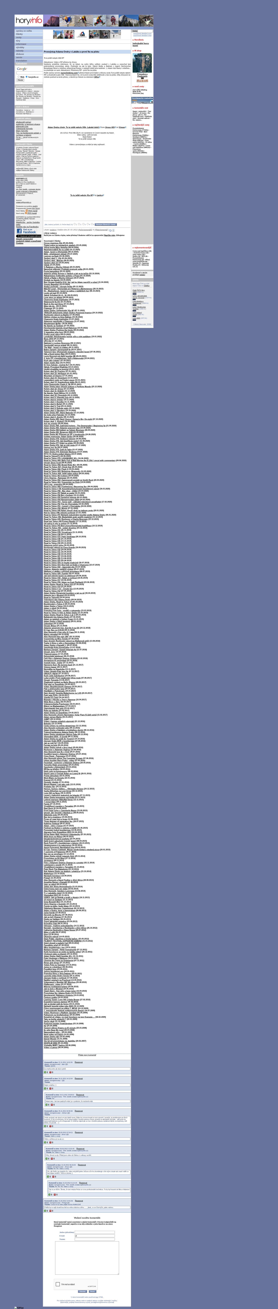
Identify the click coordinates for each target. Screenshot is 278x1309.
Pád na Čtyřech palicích (30, 156)
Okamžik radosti (51, 937)
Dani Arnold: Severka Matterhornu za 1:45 (62, 693)
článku (146, 285)
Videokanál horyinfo (24, 129)
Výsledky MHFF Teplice (54, 1045)
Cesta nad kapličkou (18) (142, 251)
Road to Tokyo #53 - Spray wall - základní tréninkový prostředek (72, 502)
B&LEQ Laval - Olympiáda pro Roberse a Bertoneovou (68, 289)
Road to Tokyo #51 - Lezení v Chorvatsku (62, 506)
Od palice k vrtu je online (55, 523)
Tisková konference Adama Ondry (59, 732)
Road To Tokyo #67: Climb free (57, 467)
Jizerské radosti (143, 118)
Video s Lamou (50, 1047)
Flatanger (48, 308)
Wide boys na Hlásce (53, 837)
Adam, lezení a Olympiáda (55, 252)
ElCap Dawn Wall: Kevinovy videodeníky (62, 834)
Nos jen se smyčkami (53, 854)
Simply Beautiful (51, 284)
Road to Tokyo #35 (52, 541)
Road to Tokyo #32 (52, 550)
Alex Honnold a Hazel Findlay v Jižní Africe (63, 880)
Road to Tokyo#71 (52, 456)
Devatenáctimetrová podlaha (56, 839)
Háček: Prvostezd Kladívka (56, 367)
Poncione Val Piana (22, 113)
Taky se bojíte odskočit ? (55, 1019)
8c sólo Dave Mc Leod (54, 1030)
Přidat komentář (101, 230)
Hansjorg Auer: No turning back (58, 665)
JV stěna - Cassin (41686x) (142, 143)
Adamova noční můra (53, 545)
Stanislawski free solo (54, 708)
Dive (46, 934)
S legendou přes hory (53, 332)
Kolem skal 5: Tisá (52, 406)
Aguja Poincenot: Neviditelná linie (59, 847)
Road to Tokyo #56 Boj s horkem (58, 495)
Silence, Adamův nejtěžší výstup (58, 569)
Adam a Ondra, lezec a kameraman (59, 910)
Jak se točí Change (52, 917)
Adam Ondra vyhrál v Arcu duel (58, 747)
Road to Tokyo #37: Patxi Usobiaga (59, 537)
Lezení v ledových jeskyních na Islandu (61, 795)
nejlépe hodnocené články (25, 170)
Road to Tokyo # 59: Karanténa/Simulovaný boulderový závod (71, 489)
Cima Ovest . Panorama (54, 756)
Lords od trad (50, 293)
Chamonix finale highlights (56, 300)
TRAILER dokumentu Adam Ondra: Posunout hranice (68, 313)
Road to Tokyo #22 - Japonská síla (59, 567)
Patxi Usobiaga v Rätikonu (55, 958)
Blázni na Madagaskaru (54, 706)
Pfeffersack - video (52, 984)
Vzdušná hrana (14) (141, 253)
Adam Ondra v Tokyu (53, 606)
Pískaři (47, 878)
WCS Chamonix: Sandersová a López (28, 164)
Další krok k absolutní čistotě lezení (60, 841)
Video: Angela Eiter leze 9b (56, 671)
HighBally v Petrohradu (54, 691)
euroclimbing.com (69, 73)
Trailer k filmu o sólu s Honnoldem (59, 643)
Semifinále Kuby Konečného (56, 647)
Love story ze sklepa (53, 297)
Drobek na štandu (52, 280)
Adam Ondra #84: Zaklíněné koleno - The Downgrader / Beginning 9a (74, 426)
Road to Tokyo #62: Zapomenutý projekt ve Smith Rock (68, 480)
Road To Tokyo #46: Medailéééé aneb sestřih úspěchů (68, 517)
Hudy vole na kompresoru (55, 771)
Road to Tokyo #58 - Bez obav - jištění (61, 491)
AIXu (96, 77)
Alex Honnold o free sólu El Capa (59, 632)
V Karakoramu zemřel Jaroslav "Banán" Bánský (26, 150)
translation (21, 61)
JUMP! (47, 719)
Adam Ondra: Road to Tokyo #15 (58, 584)
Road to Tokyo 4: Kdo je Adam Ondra (60, 613)
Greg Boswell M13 (52, 902)
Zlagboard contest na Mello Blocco (59, 682)
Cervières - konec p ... (24, 110)
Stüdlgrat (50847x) (140, 137)
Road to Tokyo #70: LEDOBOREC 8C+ (60, 458)
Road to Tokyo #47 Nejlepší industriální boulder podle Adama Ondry (74, 515)
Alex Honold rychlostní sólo (56, 728)
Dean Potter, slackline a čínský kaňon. (61, 939)
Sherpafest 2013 (51, 895)
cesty (18, 37)
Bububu (47, 723)
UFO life (47, 341)
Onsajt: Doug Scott (52, 463)
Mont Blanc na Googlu (54, 778)
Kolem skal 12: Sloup (53, 389)
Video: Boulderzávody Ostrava (57, 687)
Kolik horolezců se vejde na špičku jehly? (62, 952)
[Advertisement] (84, 7)
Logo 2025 (136, 318)
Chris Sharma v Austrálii (55, 904)
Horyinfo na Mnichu (53, 915)
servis (19, 57)
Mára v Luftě (49, 932)
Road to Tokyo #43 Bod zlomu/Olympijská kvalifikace (68, 526)
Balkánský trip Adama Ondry (57, 617)
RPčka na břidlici (51, 769)
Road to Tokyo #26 (52, 558)
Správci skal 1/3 (51, 263)
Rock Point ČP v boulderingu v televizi (61, 843)
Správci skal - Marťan (53, 260)
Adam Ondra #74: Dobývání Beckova (60, 452)
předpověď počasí (23, 122)
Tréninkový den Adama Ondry (57, 600)
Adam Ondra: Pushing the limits (58, 330)
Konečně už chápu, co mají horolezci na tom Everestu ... (69, 1017)
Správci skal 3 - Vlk (52, 258)
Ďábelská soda (50, 815)
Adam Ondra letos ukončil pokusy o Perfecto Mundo (67, 387)
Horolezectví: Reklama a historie (58, 995)
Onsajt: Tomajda (51, 680)
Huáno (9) (136, 256)
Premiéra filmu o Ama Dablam (57, 973)
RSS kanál (32, 211)
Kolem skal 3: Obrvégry (54, 410)
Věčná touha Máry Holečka (56, 247)
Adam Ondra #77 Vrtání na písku (58, 443)
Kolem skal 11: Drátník (54, 391)
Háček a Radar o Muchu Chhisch (58, 278)
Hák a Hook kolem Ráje (54, 354)
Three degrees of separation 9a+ (58, 821)
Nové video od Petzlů (53, 1034)
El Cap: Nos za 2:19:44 (54, 630)
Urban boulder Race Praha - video (59, 760)
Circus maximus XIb (53, 243)
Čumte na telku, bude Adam (56, 906)
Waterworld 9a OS (52, 302)
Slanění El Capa (51, 697)
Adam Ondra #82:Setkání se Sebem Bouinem (64, 430)
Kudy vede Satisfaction (54, 676)
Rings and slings (51, 963)
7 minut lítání (50, 802)
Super (135, 111)
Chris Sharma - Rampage (55, 478)
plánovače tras (22, 126)
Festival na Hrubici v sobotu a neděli (60, 828)
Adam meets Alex (52, 363)
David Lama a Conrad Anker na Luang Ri (62, 773)
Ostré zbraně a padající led (56, 943)
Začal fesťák (49, 913)
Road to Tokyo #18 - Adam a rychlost (60, 578)
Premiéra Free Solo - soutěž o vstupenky (62, 610)
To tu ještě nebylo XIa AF (81, 195)
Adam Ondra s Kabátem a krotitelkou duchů (63, 730)
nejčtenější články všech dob (26, 168)
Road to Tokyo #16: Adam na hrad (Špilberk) (63, 582)
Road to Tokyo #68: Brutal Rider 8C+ (60, 465)
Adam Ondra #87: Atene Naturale (58, 413)
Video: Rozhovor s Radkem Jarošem (60, 1013)
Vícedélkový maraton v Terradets (58, 867)
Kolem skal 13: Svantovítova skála (59, 382)
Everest (47, 780)
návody (19, 51)
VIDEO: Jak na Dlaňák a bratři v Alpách (61, 897)
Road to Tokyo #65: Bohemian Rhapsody (62, 471)
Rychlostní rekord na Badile (56, 315)
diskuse (20, 54)
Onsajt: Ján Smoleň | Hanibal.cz (58, 813)
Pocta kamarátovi (51, 271)
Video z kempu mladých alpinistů (59, 721)
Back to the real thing (53, 304)
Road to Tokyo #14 (52, 587)
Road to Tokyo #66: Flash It (56, 469)
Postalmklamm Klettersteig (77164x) (140, 129)
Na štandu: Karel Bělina (54, 393)
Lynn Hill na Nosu (52, 793)
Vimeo (122, 127)
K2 (45, 1026)
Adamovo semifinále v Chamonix (59, 321)
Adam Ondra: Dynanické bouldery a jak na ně (64, 593)
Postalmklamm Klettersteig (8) (138, 259)
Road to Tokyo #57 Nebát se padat (59, 493)
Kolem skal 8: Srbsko (53, 400)
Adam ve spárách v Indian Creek (58, 619)
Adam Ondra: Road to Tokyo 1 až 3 (59, 615)
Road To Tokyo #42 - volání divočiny (60, 528)
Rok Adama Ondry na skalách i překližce (62, 871)
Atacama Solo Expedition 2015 (57, 832)
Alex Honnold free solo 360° (56, 637)
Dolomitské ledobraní (53, 656)
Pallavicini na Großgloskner (56, 1015)
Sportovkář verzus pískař (55, 345)
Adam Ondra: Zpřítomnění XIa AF (59, 310)
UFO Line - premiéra (53, 484)
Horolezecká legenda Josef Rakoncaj (60, 328)
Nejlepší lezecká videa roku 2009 (58, 1006)
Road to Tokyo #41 (52, 530)
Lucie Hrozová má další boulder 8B (59, 356)
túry (18, 41)
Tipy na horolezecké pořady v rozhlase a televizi (28, 134)
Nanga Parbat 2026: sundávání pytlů (28, 152)
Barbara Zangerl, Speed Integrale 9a (60, 650)
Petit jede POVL (51, 695)
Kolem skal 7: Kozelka (54, 402)
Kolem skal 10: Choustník (55, 395)
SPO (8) (144, 256)
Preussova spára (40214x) (138, 150)
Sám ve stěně (50, 884)
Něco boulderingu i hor (54, 947)
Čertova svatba (50, 997)
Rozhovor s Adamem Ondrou (57, 750)
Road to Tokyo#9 (51, 597)
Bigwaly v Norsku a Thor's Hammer (59, 700)
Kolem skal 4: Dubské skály (56, 408)
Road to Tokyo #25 (52, 560)
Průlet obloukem (51, 776)
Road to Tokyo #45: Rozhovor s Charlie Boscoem (66, 519)
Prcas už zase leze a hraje (55, 819)
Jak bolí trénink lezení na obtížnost (59, 576)
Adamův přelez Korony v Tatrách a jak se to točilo (66, 273)
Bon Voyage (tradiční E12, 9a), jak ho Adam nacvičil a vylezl (71, 282)
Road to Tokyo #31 (52, 552)
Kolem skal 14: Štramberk (55, 378)
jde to (140, 115)
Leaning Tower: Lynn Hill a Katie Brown (61, 1000)
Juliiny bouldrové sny (53, 971)
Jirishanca (48, 860)
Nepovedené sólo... (52, 1032)
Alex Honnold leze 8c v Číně (56, 752)
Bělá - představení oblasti (55, 254)
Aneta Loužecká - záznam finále (58, 287)
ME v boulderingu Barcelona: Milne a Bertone (25, 160)
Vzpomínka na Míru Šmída (56, 639)
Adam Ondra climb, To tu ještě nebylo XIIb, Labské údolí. (73, 127)
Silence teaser (50, 667)
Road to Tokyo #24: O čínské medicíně (61, 563)
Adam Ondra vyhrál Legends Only (59, 856)
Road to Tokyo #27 (52, 556)
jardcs (100, 195)
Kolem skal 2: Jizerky (53, 417)
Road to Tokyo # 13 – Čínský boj (58, 589)
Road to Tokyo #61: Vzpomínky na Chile (62, 482)
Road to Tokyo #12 (52, 591)
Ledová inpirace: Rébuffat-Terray (58, 800)
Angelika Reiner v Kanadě (55, 882)
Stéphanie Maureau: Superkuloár (58, 908)
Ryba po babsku (51, 710)
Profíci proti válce (52, 334)
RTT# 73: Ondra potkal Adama (57, 454)
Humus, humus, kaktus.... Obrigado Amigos (63, 789)
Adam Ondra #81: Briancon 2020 (58, 432)
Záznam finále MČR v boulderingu (59, 741)
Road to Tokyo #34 (52, 543)
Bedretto (29, 112)
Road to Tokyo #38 (52, 534)
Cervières (19, 112)
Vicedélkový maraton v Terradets (58, 806)
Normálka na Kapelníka (54, 669)
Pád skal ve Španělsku (54, 684)
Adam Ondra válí (51, 1037)
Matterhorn (49, 873)
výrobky (20, 47)
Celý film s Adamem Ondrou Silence (60, 658)
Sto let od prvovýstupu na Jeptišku (59, 1041)
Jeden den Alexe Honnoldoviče (58, 887)
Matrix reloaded (51, 634)
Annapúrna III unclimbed (55, 660)
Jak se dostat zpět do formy (56, 1004)
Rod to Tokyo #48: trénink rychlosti (59, 513)
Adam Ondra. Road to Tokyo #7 (58, 602)
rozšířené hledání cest (142, 33)
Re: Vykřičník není (140, 115)
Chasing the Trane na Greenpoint (58, 960)
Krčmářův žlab (50, 923)
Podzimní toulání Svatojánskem (58, 1023)
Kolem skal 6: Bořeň (53, 404)
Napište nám (109, 235)
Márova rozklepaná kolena (55, 987)
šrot (37, 98)
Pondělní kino (50, 969)
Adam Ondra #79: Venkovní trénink (59, 439)
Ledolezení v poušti (53, 865)
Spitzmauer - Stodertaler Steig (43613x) (142, 139)
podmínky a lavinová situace (28, 124)
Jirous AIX (110, 127)
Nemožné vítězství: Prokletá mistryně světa (63, 269)
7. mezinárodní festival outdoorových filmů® (64, 1010)
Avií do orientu (50, 423)
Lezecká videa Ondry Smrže (56, 976)
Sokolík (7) (137, 263)
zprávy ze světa (24, 31)
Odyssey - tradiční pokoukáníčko (58, 926)
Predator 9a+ (49, 787)
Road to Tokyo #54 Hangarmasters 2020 (61, 500)
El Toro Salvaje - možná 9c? (56, 365)
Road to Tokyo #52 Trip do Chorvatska (61, 504)
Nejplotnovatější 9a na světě (56, 250)
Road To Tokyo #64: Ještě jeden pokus (61, 473)
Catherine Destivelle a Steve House (59, 930)
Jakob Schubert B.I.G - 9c (55, 295)
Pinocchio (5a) (138, 93)
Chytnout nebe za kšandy (55, 954)
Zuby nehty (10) (139, 254)
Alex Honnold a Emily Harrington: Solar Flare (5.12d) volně (70, 715)
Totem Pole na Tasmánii (54, 965)
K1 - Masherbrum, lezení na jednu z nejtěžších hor (66, 291)
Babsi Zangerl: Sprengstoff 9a (57, 350)
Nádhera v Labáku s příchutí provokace (61, 571)
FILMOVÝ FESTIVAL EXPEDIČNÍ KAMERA (63, 941)
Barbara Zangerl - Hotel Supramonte (60, 950)
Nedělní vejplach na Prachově (57, 980)
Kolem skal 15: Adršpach (55, 373)
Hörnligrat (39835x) (140, 152)
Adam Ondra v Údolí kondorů (57, 621)
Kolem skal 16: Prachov (54, 371)
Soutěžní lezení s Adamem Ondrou (59, 754)
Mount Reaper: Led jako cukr (57, 784)
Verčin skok (49, 1021)
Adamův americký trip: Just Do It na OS (61, 628)
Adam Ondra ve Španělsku (56, 713)
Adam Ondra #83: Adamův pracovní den (62, 428)
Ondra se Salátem (52, 919)
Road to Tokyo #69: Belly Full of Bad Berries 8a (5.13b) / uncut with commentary (79, 460)
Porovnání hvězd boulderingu (57, 830)
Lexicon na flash (51, 256)
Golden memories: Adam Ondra (58, 437)
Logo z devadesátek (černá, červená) (140, 297)
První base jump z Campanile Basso (60, 810)
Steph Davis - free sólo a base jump (60, 991)
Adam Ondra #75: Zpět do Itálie (58, 450)
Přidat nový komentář (87, 1055)
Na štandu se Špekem (53, 326)
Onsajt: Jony (49, 652)
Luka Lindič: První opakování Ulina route (62, 678)
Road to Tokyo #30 (52, 554)
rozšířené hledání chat (142, 35)
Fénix (33, 98)
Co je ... (19, 137)
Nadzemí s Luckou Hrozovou (57, 343)
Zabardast (48, 623)
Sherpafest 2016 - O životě (55, 737)
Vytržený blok (21, 100)
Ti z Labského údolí (53, 893)
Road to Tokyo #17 (52, 580)
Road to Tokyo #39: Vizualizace (58, 532)
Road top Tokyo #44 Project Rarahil (59, 521)
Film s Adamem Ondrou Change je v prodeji (64, 863)
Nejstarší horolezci (52, 876)
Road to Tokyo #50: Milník (55, 508)
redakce (53, 230)
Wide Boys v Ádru (52, 702)
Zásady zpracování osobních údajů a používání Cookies (28, 241)
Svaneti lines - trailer (53, 663)
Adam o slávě (50, 608)
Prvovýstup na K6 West (54, 858)
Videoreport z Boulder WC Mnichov (60, 982)
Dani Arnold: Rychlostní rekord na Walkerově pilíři (66, 641)
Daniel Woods (50, 1039)
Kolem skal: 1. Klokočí (54, 421)
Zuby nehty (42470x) (141, 141)
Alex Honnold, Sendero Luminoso (59, 891)
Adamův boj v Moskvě (54, 595)
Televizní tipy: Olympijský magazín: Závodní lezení (67, 352)
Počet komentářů (85, 230)
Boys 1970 (48, 339)
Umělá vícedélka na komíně (56, 369)
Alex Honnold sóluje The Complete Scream (63, 758)
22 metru (143, 113)
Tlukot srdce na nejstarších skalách (60, 245)
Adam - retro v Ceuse (53, 826)
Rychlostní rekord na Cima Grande (59, 547)
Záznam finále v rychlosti (55, 978)
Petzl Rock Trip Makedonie (56, 869)
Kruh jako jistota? (52, 360)
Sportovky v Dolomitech (54, 767)
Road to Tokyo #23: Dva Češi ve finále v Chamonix (66, 565)
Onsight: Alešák (51, 782)
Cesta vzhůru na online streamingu (59, 726)
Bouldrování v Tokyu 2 (54, 604)
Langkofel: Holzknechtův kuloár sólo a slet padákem (67, 337)
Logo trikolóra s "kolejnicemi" (138, 302)
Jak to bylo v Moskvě (53, 989)
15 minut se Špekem (53, 900)
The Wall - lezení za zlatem (56, 347)
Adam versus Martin (53, 717)
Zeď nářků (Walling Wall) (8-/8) (140, 90)
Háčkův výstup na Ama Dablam (58, 317)
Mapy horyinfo (22, 131)
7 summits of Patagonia (54, 852)
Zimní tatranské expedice (55, 921)
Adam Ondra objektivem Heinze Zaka (60, 734)
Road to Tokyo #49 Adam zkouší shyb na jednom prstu (68, 510)
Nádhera (26, 98)
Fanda (46, 804)
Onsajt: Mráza (50, 626)
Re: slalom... (137, 120)
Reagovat (79, 1062)
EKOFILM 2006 (50, 1043)
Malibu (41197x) (138, 146)
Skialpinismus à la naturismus (57, 845)
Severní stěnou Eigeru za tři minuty (60, 1028)
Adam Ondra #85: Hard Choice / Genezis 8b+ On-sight (68, 419)
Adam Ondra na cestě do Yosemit (59, 739)
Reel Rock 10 (49, 808)
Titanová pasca (50, 654)
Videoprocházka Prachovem (56, 704)
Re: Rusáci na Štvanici (32, 95)
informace (21, 44)
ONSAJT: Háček (51, 673)
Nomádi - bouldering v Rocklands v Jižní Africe (65, 928)
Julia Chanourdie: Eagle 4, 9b (57, 384)
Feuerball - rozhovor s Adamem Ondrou (62, 763)
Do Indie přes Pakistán (54, 415)
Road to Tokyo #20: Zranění (56, 573)
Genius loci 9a (50, 447)
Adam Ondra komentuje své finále (59, 797)
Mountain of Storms (53, 376)
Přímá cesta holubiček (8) (141, 260)
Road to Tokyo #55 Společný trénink (60, 497)
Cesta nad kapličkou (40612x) (141, 146)
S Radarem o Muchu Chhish (56, 267)
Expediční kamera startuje (55, 1002)
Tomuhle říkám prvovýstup (56, 765)
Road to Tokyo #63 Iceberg (56, 476)
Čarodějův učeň (51, 945)
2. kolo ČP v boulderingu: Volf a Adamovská (64, 358)
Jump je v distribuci (53, 967)
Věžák (46, 265)
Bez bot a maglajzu (52, 817)
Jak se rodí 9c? (50, 743)
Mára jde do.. (50, 306)
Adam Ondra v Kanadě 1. (55, 645)
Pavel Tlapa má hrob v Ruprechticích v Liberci (24, 90)
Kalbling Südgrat (51, 823)
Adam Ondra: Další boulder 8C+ (58, 956)
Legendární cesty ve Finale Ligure (59, 380)
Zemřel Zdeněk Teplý (23, 154)
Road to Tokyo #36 (52, 539)
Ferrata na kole (50, 745)
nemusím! (142, 111)
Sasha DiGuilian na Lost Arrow (58, 791)
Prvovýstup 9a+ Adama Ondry (57, 993)
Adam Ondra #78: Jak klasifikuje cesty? (61, 441)
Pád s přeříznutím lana (54, 689)
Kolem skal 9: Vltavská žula (56, 397)
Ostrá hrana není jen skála (55, 889)
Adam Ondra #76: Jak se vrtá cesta (59, 445)
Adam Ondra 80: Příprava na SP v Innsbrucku (64, 434)
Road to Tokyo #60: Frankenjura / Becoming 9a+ (65, 487)
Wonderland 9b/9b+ (52, 323)
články (19, 34)
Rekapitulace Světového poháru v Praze (62, 276)
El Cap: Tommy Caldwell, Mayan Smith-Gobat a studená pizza (71, 850)
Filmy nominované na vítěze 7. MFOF (60, 1008)
